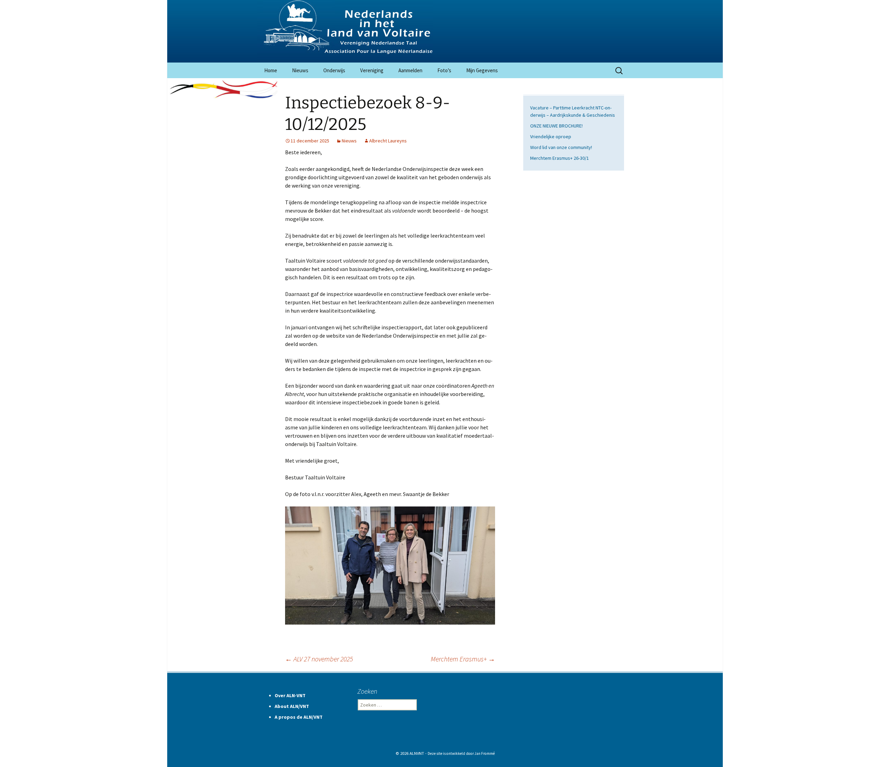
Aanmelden (410, 70)
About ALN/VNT (292, 706)
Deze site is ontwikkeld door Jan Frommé (461, 753)
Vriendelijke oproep (550, 136)
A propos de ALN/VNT (299, 717)
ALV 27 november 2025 (319, 658)
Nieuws (300, 70)
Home (270, 70)
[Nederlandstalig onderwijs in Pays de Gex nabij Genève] (445, 31)
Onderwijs (334, 70)
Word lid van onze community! (561, 147)
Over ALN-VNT (290, 695)
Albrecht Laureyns (388, 141)
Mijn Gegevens (482, 70)
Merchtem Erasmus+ (463, 658)
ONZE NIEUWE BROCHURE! (556, 126)
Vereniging (371, 70)
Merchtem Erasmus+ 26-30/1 (559, 158)
